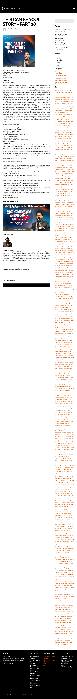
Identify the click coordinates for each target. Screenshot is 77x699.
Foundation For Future (62, 182)
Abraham (63, 99)
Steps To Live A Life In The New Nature (64, 418)
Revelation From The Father (66, 383)
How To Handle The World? (60, 250)
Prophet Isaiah (66, 359)
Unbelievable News (59, 511)
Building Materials (58, 138)
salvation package (63, 622)
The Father (57, 447)
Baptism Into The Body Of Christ (65, 114)
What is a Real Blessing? (64, 534)
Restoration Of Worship (59, 377)
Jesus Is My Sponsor (70, 278)
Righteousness (62, 388)
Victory (65, 515)
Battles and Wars (68, 118)
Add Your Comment (26, 285)
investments (57, 603)
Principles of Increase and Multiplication (63, 353)
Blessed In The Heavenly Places (65, 125)
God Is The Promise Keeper (65, 199)
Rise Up (56, 390)
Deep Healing (58, 73)
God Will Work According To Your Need (63, 217)
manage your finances (67, 607)
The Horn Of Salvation (63, 454)
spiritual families (67, 626)
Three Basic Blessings (65, 504)
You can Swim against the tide (64, 567)
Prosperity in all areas (59, 362)
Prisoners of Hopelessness (60, 357)
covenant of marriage (66, 587)
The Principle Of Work (65, 478)
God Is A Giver (61, 92)
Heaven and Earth (64, 235)
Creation (69, 154)
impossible (64, 602)
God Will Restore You (68, 215)
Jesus (56, 285)
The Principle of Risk (70, 480)
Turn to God (60, 510)
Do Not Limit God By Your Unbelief (65, 160)
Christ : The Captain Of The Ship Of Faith (66, 145)
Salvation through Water (67, 394)
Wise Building (57, 552)
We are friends (67, 519)
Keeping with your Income (63, 285)
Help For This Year (63, 237)
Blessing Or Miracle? (59, 129)
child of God (69, 585)
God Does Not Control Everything (66, 188)
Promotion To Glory (59, 359)
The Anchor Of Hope (66, 427)
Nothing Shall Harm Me (61, 327)
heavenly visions (58, 602)
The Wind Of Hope (58, 495)
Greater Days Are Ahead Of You (64, 228)
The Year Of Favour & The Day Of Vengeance (64, 497)
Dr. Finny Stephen (66, 169)
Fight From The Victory (66, 180)
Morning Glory (24, 268)
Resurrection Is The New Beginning (62, 381)
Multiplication (67, 307)
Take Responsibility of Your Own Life (62, 423)
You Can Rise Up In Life (63, 561)
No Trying (68, 322)
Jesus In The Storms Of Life (60, 278)
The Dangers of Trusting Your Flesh (62, 440)
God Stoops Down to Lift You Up (63, 204)
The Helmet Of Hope (69, 451)
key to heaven (63, 603)
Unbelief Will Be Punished (68, 510)
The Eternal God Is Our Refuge (67, 445)
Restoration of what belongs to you (65, 379)
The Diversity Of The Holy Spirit (64, 443)
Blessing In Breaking (68, 127)
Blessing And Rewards (59, 127)
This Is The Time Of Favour (65, 502)
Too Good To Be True (66, 506)
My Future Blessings (65, 311)
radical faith (63, 616)
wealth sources (62, 637)
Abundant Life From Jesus (68, 101)
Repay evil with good (63, 373)
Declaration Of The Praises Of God (64, 156)
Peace (65, 342)
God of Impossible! (63, 222)
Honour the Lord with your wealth (61, 241)
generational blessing (66, 596)
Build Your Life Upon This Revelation (66, 136)
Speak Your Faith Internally (60, 414)
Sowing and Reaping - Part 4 (60, 410)
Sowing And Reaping (60, 79)
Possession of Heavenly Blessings (61, 349)
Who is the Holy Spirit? (65, 543)
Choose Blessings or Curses (60, 143)
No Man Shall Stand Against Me (66, 316)
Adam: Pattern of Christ (59, 105)
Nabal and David (68, 92)
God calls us (68, 219)
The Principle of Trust (59, 482)
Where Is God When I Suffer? (66, 537)
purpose (58, 616)
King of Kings (61, 287)
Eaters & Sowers (63, 171)
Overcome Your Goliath (64, 337)
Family (56, 180)
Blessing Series (59, 72)
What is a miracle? (62, 535)
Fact (68, 178)
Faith (71, 90)
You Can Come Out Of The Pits (68, 556)
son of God (61, 626)
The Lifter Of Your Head (63, 460)
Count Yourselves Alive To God (65, 153)
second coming (58, 624)
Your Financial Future (69, 570)
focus (60, 596)
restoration (57, 620)
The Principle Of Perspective (60, 476)
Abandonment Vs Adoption (60, 97)
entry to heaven (63, 591)
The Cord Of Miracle (69, 438)
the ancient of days (64, 633)
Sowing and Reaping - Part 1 (66, 408)
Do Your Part (68, 165)
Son (70, 403)
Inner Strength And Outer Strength (61, 267)
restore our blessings (64, 620)
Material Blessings (66, 302)
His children (64, 239)
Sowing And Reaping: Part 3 (64, 406)
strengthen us (64, 627)
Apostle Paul (57, 108)
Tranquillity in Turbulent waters (61, 508)
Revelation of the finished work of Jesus (62, 386)
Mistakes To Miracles (70, 303)
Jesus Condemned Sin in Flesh (63, 274)
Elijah (68, 171)
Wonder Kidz (46, 657)
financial (56, 596)
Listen (53, 658)
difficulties (57, 591)
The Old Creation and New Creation (62, 469)
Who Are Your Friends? (64, 541)
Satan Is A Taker (58, 395)
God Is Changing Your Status (67, 189)
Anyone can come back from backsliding (66, 107)
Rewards (57, 388)
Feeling (56, 92)
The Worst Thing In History (68, 495)
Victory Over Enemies (59, 515)
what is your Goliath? (68, 638)
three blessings (67, 635)
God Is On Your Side (62, 197)
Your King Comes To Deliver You (61, 572)
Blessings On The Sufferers (65, 130)
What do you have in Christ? (60, 532)
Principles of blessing (59, 355)
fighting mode (58, 594)
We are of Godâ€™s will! (65, 521)
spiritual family (58, 627)
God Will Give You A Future (63, 208)
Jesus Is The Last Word (59, 280)
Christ (65, 147)
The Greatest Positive (66, 449)
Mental (72, 302)
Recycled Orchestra (62, 370)
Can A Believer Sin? (63, 140)
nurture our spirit (61, 611)
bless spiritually (63, 581)
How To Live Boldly (66, 252)
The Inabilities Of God (62, 456)
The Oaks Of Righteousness (64, 465)
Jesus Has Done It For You (68, 276)
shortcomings (64, 624)
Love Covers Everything (63, 300)
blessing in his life (64, 583)
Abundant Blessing (58, 101)
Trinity (69, 508)
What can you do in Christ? (66, 530)
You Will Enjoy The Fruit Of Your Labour (65, 563)
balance (66, 579)
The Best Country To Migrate (63, 430)
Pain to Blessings (66, 338)
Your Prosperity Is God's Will (63, 578)
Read (53, 660)
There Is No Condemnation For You (62, 499)
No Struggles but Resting (62, 320)
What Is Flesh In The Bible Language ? (62, 524)
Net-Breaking (69, 313)
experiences (62, 592)
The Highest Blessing (59, 453)
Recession (61, 368)
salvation (69, 622)
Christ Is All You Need (59, 147)
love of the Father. (58, 607)
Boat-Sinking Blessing (59, 90)
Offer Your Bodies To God (66, 329)
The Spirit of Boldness (63, 489)
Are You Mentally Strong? (65, 108)
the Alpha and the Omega (63, 631)
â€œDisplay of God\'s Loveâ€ (67, 644)
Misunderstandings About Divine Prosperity (63, 305)
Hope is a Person (64, 243)
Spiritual (60, 94)
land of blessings (64, 605)
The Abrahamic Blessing (67, 425)
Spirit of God (68, 414)
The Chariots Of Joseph (66, 436)
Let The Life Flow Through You (66, 291)
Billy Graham (62, 123)
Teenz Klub (46, 658)
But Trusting (66, 90)
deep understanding (68, 589)
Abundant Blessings (69, 99)
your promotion (66, 640)
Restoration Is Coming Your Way (64, 375)
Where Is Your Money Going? (60, 539)
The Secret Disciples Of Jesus (64, 486)
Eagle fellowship (45, 664)
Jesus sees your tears (67, 283)
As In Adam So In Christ (64, 112)
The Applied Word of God (62, 80)
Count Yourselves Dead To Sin (61, 154)
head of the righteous (59, 600)
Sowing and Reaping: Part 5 (67, 412)
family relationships (69, 592)
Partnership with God (63, 340)
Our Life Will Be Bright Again (65, 333)
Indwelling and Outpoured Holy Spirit (66, 265)
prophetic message (62, 614)
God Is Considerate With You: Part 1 (62, 191)
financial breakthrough (65, 594)
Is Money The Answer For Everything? (66, 269)
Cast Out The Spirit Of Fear (67, 141)
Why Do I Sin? (61, 548)
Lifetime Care (60, 294)
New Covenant (58, 314)
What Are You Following (68, 522)
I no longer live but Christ (64, 259)
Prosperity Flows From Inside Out (66, 361)
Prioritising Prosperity (68, 355)
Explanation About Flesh (62, 176)
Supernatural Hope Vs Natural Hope (62, 419)
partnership (65, 613)
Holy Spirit (70, 239)
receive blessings (63, 618)
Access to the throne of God (60, 103)
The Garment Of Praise (64, 447)
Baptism (63, 118)
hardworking (69, 598)
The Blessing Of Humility (66, 432)
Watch (53, 657)
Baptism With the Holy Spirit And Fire (62, 116)
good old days (58, 598)
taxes (56, 631)
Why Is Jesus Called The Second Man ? (64, 550)
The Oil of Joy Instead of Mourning (66, 467)
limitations (71, 605)
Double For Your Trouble (67, 167)
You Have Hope (66, 94)
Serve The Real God (66, 401)
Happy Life (61, 234)
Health (58, 235)
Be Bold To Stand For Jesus (66, 119)
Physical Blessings (62, 346)
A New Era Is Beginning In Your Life (64, 96)
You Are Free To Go (62, 554)
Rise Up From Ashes (70, 388)
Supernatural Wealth (69, 421)
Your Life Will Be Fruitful (62, 576)
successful (70, 627)
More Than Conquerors (59, 307)
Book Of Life (64, 134)
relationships (69, 618)
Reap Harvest (61, 364)
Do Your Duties (62, 165)
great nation (64, 598)
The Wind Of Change (69, 493)
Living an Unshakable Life (64, 298)
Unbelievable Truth (67, 511)
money (56, 609)
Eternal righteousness (64, 173)
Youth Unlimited (45, 661)
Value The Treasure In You (66, 513)
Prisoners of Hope (70, 357)
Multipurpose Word (59, 309)
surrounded (69, 629)
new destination (68, 609)
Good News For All (63, 226)
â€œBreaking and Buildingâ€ (60, 642)
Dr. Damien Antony (26, 269)
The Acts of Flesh (58, 427)
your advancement (58, 640)
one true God (68, 611)
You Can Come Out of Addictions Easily (62, 557)
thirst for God (60, 635)
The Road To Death (62, 484)
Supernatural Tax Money (60, 421)
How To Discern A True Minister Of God (64, 248)
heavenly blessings (68, 600)
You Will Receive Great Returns (61, 565)
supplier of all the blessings (60, 629)
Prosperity (66, 362)
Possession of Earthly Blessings (66, 348)
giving (72, 596)
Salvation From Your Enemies (64, 390)
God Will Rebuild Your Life (60, 213)
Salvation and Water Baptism (60, 392)
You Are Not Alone (60, 84)
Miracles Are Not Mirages (60, 303)
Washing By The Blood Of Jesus (64, 517)
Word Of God (64, 552)
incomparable (70, 602)
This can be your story (14, 269)
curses (62, 589)
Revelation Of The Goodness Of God (62, 384)
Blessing (60, 134)
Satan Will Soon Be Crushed (67, 397)
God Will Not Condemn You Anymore (65, 211)
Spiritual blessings (58, 416)
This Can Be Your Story (34, 268)
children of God (58, 587)
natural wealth (61, 609)
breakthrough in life (62, 585)
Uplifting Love (57, 513)
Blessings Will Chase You (60, 132)
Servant (56, 94)
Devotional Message (13, 268)
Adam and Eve (70, 103)
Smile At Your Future (64, 403)
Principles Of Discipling (66, 351)
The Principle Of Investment (66, 475)
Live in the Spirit (62, 296)
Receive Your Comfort (62, 366)
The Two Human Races (63, 491)
